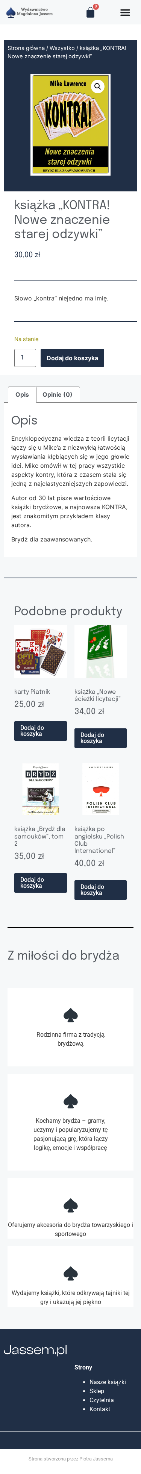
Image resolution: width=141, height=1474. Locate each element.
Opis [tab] (22, 394)
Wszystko (62, 48)
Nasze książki (109, 1382)
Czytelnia (101, 1400)
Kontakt (99, 1409)
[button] (98, 86)
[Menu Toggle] (125, 12)
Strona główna (26, 48)
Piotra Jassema (96, 1459)
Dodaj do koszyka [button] (32, 730)
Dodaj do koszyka (72, 358)
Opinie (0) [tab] (57, 394)
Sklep (96, 1391)
